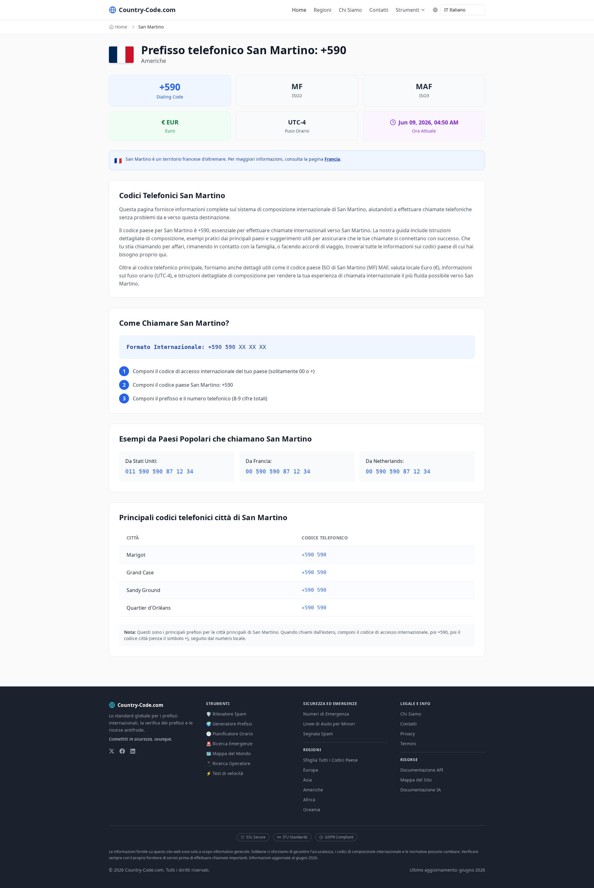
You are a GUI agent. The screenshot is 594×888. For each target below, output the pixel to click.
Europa (310, 770)
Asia (307, 780)
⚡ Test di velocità (224, 773)
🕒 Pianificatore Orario (229, 734)
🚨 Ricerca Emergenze (229, 744)
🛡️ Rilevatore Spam (226, 714)
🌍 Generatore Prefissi (229, 724)
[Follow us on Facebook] (122, 751)
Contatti (378, 10)
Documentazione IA (420, 790)
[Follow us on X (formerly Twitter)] (111, 751)
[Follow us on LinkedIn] (133, 751)
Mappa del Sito (416, 780)
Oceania (311, 809)
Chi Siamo (350, 10)
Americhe (313, 790)
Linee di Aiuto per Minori (329, 724)
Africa (309, 800)
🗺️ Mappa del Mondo (228, 753)
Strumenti (407, 10)
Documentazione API (421, 770)
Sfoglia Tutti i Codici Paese (330, 760)
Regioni (322, 10)
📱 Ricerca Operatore (228, 763)
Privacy (407, 734)
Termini (408, 744)
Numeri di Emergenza (326, 714)
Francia (332, 159)
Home (299, 10)
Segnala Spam (318, 734)
